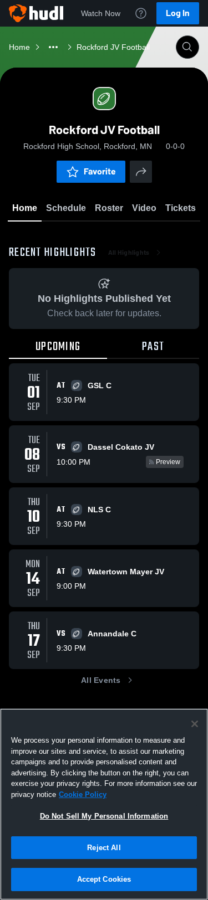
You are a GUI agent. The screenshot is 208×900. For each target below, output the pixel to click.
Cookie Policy (82, 794)
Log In (178, 13)
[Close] (194, 724)
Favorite (100, 171)
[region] (104, 804)
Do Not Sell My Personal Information (104, 816)
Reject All (103, 848)
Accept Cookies (104, 879)
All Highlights (129, 252)
